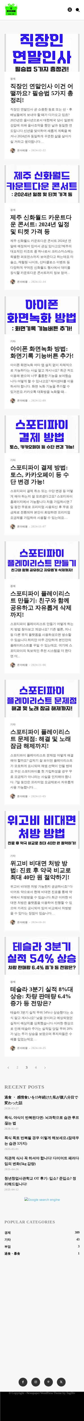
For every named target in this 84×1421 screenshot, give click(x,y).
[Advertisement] (42, 1301)
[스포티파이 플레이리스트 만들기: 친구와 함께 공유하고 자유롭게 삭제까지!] (42, 560)
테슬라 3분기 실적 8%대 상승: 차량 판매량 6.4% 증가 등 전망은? (41, 996)
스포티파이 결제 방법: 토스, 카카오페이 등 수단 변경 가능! (39, 474)
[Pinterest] (48, 1382)
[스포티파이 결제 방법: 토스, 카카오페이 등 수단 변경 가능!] (42, 434)
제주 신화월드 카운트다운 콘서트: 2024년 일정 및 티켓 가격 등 (41, 224)
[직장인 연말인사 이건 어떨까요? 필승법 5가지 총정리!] (42, 53)
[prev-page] (8, 1067)
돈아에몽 (22, 150)
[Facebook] (23, 1382)
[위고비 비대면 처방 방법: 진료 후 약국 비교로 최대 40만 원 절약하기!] (42, 830)
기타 (13, 341)
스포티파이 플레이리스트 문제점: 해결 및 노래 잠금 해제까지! (40, 739)
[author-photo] (13, 150)
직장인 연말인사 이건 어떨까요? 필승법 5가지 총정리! (41, 93)
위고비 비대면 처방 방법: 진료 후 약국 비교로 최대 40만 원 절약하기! (40, 870)
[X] (61, 1382)
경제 (13, 79)
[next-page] (45, 1067)
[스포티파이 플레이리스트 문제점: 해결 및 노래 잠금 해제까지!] (42, 699)
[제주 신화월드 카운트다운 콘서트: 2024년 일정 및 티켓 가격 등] (42, 184)
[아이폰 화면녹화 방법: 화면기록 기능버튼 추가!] (42, 315)
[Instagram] (35, 1382)
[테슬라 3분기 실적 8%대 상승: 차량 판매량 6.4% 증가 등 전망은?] (42, 956)
